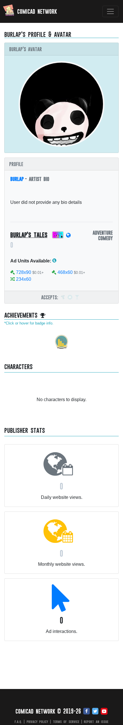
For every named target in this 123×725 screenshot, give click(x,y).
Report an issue (96, 722)
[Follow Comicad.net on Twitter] (95, 711)
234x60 (23, 279)
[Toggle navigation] (110, 11)
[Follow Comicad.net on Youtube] (104, 711)
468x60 (65, 272)
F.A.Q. (18, 722)
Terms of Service (66, 722)
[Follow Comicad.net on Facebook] (86, 711)
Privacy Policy (37, 722)
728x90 (23, 272)
